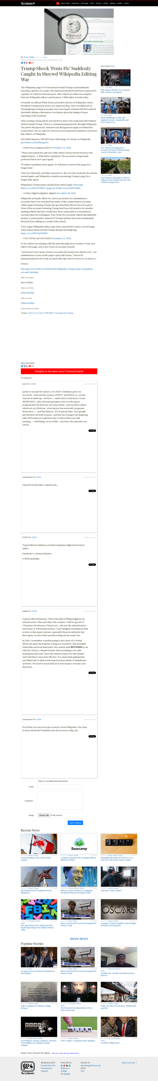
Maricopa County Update (111, 890)
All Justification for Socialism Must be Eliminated (36, 891)
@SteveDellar (27, 292)
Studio (119, 3)
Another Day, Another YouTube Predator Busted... (118, 974)
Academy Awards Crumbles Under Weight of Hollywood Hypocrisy (118, 924)
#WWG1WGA (49, 313)
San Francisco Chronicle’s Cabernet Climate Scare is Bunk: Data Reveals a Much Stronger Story (115, 179)
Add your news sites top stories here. (65, 1053)
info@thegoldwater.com (91, 1065)
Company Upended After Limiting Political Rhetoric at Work (78, 858)
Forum (126, 3)
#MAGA (31, 313)
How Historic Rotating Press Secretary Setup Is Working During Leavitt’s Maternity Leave (115, 149)
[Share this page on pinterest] (30, 62)
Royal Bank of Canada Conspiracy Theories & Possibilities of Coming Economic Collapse (38, 1042)
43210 (38, 477)
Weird (105, 3)
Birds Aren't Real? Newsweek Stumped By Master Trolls (78, 924)
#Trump (69, 313)
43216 (34, 537)
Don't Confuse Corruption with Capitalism (78, 1040)
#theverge (78, 184)
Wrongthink (65, 1074)
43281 (38, 719)
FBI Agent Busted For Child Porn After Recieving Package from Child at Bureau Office (37, 927)
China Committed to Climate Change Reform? (36, 1007)
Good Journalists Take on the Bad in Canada (36, 858)
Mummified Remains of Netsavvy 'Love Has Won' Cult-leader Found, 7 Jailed (117, 858)
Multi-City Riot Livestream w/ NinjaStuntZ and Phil (118, 1007)
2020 (92, 3)
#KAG (41, 313)
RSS (82, 1071)
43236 (34, 611)
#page (49, 188)
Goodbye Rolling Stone (110, 1043)
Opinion (112, 3)
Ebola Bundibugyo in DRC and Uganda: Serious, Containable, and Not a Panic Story (115, 119)
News (45, 57)
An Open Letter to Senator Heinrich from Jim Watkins (38, 972)
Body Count (65, 3)
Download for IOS (48, 1065)
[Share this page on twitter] (22, 62)
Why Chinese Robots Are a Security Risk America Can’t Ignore (115, 91)
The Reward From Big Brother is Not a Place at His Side (76, 1009)
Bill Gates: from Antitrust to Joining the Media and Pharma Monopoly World (77, 891)
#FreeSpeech (60, 313)
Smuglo (64, 1071)
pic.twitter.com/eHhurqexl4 (34, 142)
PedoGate (75, 3)
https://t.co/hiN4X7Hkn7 (33, 188)
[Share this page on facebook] (24, 62)
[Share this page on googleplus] (27, 62)
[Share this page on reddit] (32, 62)
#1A (36, 313)
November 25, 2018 (66, 193)
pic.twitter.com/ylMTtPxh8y (67, 188)
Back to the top (128, 1062)
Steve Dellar (29, 57)
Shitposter (65, 1068)
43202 (33, 384)
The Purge (84, 3)
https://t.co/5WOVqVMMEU (34, 233)
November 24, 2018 (61, 147)
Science (99, 3)
